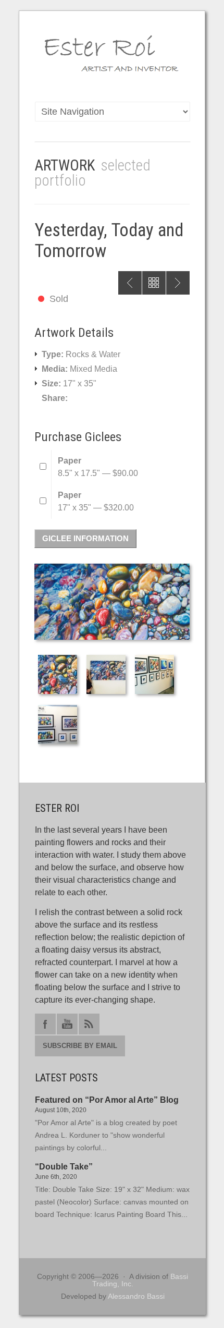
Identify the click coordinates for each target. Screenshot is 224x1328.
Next (178, 283)
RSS (89, 1024)
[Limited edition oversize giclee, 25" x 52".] (107, 694)
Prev (130, 283)
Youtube (67, 1024)
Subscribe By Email (80, 1046)
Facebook (45, 1024)
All (154, 283)
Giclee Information (85, 538)
